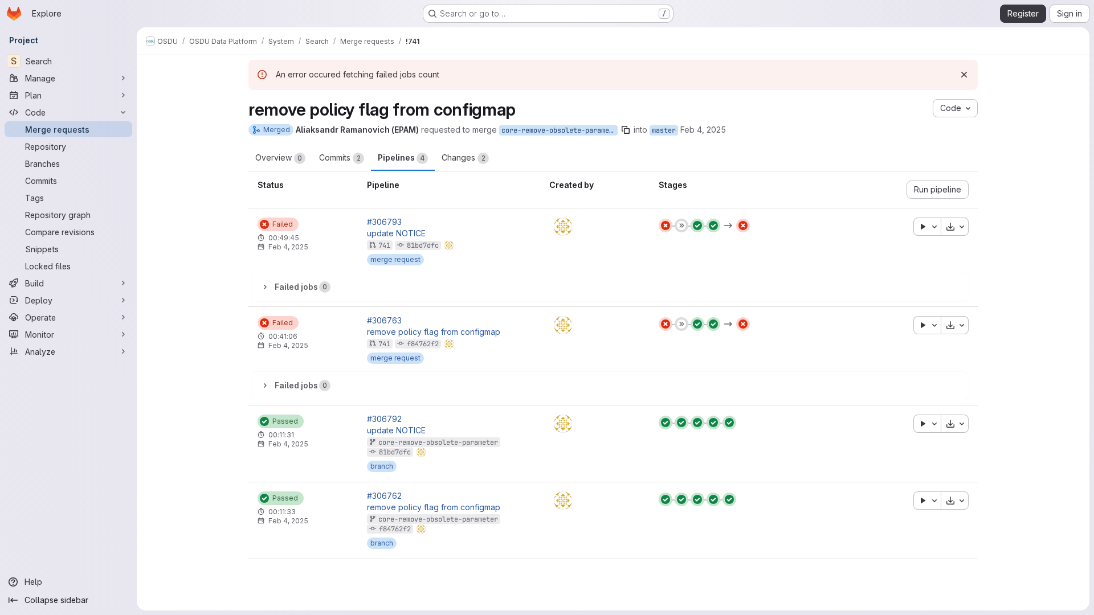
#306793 (384, 222)
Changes (463, 157)
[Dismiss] (964, 74)
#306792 (384, 419)
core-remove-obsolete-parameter (559, 130)
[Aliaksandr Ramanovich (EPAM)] (563, 227)
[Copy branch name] (625, 130)
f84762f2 (423, 343)
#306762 (384, 496)
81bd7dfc (423, 245)
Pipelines (401, 157)
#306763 (384, 320)
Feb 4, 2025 (703, 129)
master (664, 130)
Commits (340, 157)
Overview (278, 157)
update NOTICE (396, 233)
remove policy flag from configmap (433, 332)
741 (384, 245)
